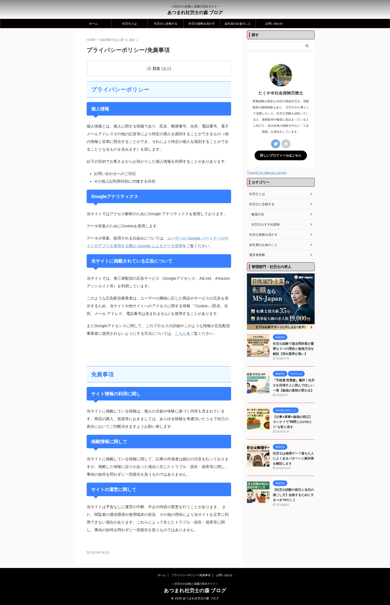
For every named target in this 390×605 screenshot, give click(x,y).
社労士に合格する (165, 23)
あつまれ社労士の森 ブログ (195, 12)
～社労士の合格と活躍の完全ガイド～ (195, 583)
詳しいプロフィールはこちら (280, 155)
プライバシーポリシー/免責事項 (191, 575)
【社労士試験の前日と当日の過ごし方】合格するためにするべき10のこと (293, 495)
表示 (166, 68)
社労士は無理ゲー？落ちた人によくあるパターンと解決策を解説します (293, 458)
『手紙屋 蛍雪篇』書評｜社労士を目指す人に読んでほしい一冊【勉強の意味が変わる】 (294, 385)
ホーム (93, 23)
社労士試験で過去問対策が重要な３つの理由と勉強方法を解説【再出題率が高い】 (293, 349)
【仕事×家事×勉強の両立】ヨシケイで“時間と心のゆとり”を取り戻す (292, 422)
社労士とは (129, 23)
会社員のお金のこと (238, 23)
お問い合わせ (274, 23)
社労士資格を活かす (201, 23)
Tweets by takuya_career (267, 172)
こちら (180, 333)
